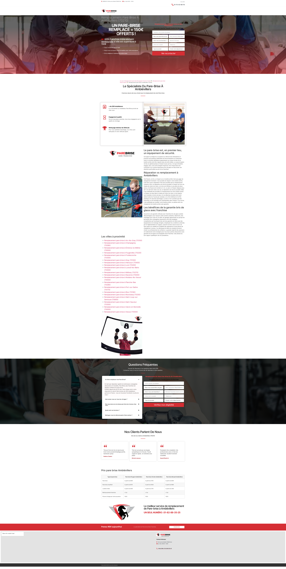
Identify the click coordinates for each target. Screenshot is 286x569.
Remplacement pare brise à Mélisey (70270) (121, 272)
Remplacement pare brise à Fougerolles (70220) (122, 253)
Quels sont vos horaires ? (112, 410)
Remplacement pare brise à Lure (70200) (120, 265)
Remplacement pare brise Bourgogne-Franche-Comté (138, 81)
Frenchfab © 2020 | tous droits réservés (109, 565)
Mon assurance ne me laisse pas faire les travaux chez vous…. (120, 404)
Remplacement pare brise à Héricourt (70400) (122, 263)
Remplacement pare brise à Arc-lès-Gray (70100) (123, 240)
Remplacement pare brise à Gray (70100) (120, 260)
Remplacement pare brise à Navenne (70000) (121, 275)
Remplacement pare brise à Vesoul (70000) (121, 312)
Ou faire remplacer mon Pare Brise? (115, 379)
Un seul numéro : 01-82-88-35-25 (162, 512)
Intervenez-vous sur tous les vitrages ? (116, 399)
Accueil (121, 81)
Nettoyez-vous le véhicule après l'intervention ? (118, 415)
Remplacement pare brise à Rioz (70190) (119, 292)
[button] (122, 379)
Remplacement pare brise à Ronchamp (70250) (122, 295)
